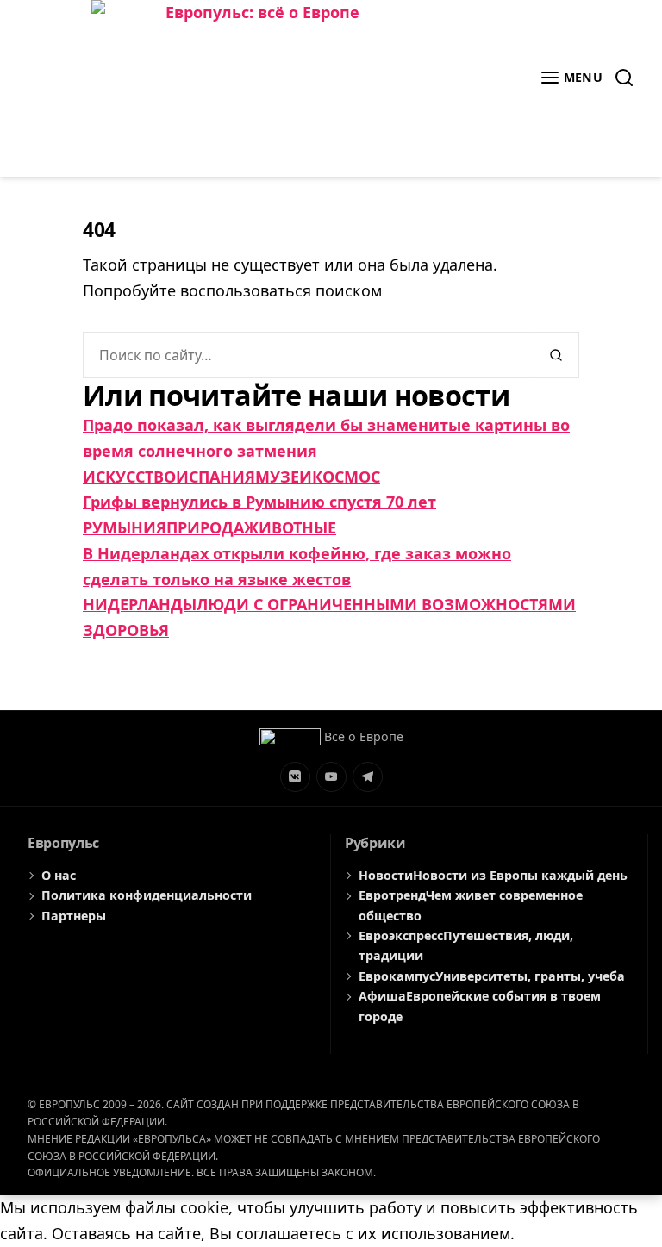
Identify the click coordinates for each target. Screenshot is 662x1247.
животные (290, 527)
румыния (124, 527)
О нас (58, 875)
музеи (283, 476)
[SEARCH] (618, 77)
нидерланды (140, 604)
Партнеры (73, 915)
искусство (129, 476)
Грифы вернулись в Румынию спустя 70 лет (259, 501)
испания (215, 476)
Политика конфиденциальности (146, 895)
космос (346, 476)
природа (205, 527)
